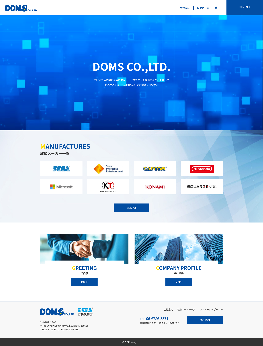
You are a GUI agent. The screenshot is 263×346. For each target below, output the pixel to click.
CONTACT (244, 7)
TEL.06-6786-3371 (49, 329)
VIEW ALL (131, 207)
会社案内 (185, 8)
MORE (84, 281)
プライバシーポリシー (211, 309)
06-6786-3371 (157, 318)
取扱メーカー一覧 (207, 8)
